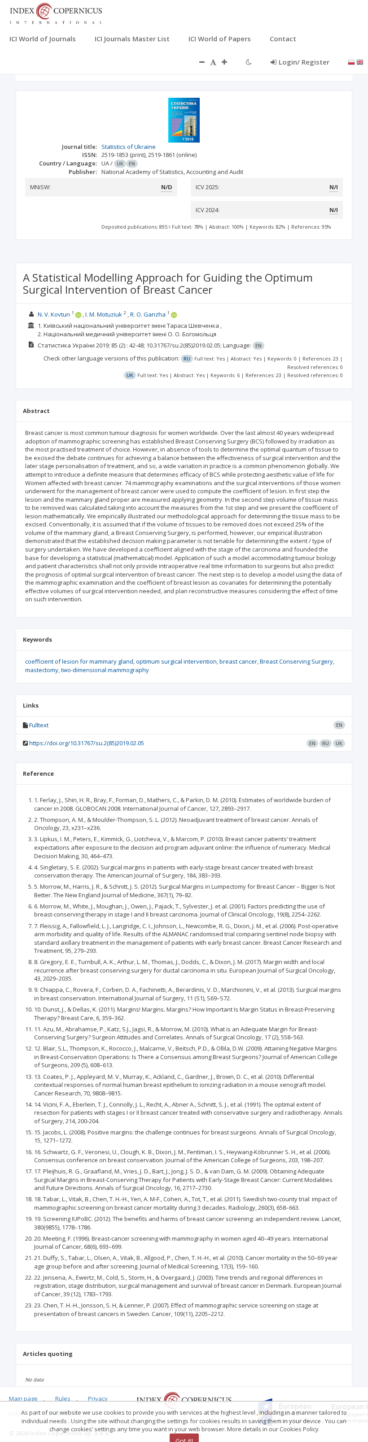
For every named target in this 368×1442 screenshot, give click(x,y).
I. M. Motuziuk (103, 314)
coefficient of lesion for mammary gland (79, 661)
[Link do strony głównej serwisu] (55, 13)
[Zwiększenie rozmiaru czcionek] (229, 62)
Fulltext (38, 725)
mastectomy (41, 670)
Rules (62, 1398)
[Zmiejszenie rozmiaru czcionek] (197, 62)
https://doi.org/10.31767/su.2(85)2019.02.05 (86, 743)
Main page (23, 1398)
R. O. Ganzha (148, 314)
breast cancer (238, 661)
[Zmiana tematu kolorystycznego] (249, 62)
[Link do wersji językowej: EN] (360, 61)
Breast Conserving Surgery (296, 661)
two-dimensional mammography (105, 670)
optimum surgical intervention (176, 661)
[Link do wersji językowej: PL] (351, 61)
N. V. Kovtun (54, 314)
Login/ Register (304, 61)
